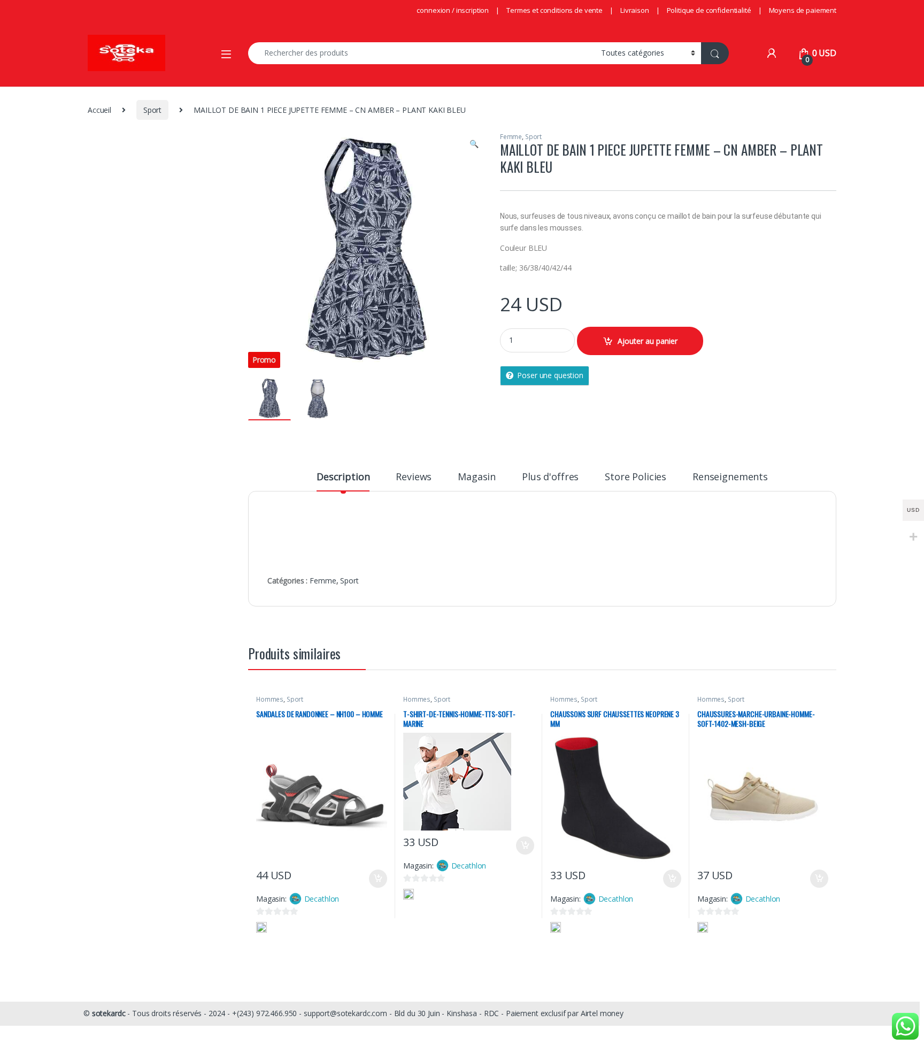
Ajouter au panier (647, 341)
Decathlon (322, 899)
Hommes (269, 699)
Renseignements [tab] (730, 477)
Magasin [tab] (477, 477)
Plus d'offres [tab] (550, 477)
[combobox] (421, 53)
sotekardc (109, 1013)
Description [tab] (343, 477)
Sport (152, 110)
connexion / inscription (453, 10)
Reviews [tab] (414, 477)
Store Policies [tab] (635, 477)
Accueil (99, 110)
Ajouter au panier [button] (374, 879)
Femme (511, 136)
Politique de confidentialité (709, 10)
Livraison (634, 10)
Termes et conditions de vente (554, 10)
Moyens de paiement (802, 10)
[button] (474, 143)
